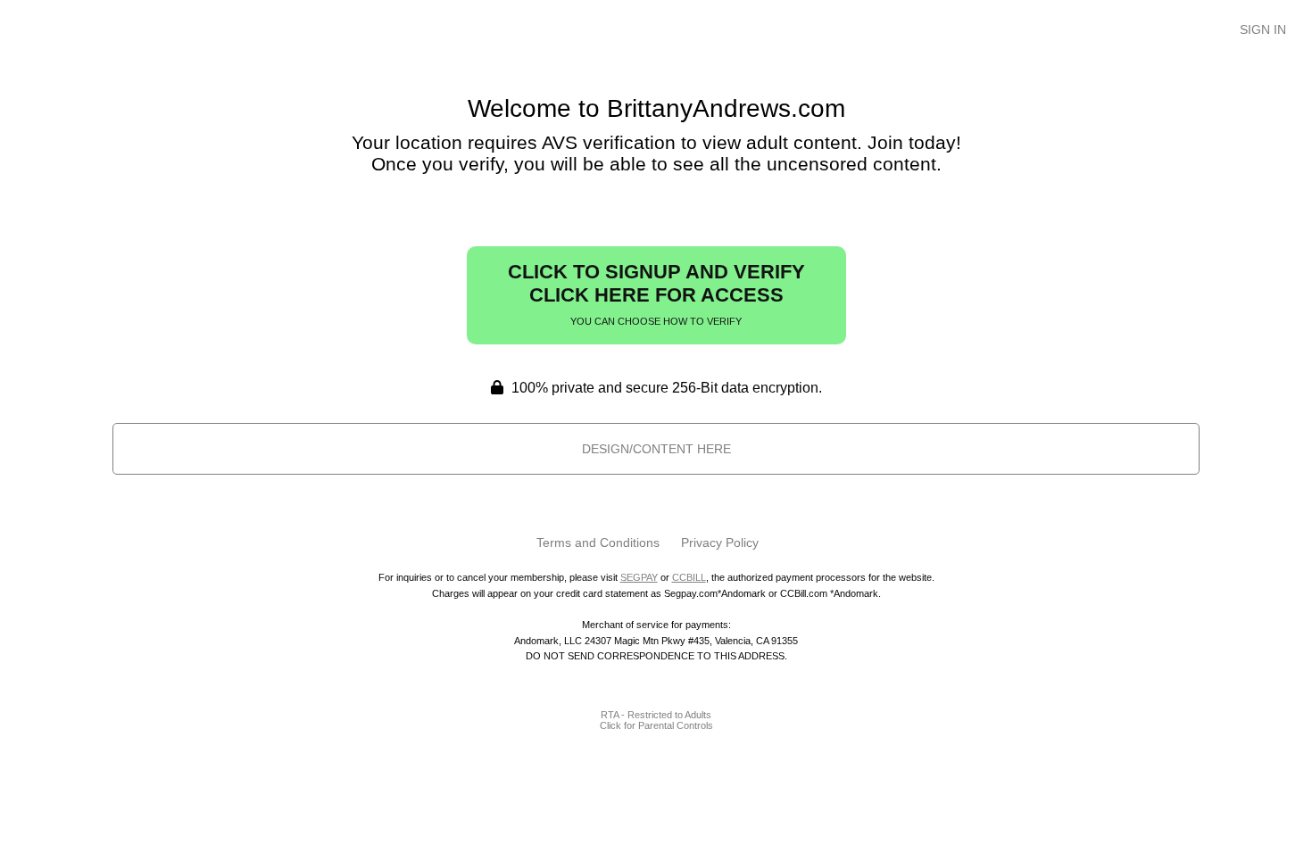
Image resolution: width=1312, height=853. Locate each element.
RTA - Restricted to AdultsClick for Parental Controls (656, 720)
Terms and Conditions (598, 542)
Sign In (1263, 29)
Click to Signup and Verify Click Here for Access (656, 294)
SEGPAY (639, 577)
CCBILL (689, 577)
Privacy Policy (720, 542)
